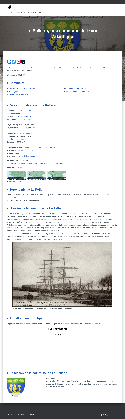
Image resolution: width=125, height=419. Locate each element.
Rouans (23, 163)
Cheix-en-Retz (33, 163)
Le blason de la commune (77, 92)
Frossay (10, 163)
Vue (16, 163)
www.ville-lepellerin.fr (26, 156)
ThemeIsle (115, 415)
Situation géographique (76, 88)
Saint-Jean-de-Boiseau (57, 163)
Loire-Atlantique (25, 111)
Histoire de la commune (19, 95)
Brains (43, 163)
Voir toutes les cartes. (17, 182)
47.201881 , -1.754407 (24, 150)
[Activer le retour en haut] (121, 415)
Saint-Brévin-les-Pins (22, 116)
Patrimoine (31, 12)
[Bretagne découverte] (9, 7)
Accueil (10, 12)
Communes (20, 12)
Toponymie (13, 92)
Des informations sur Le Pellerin (23, 88)
